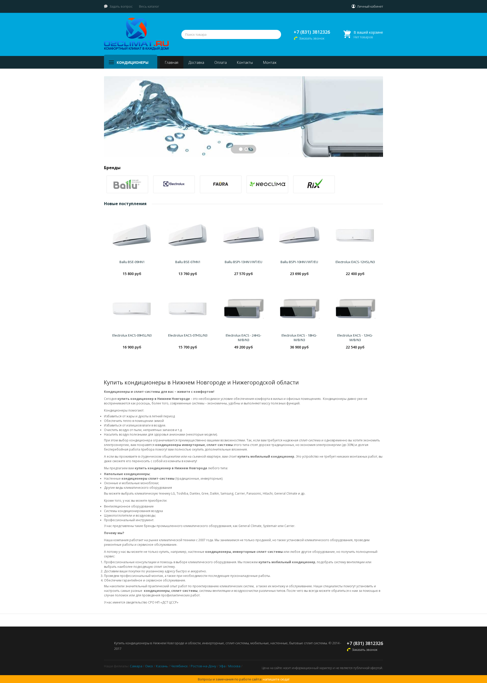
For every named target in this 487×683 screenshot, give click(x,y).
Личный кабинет (370, 6)
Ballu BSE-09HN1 (132, 262)
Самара (136, 666)
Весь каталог (149, 6)
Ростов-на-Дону (203, 666)
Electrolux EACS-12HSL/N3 (355, 262)
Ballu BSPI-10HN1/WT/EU (299, 262)
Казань (162, 666)
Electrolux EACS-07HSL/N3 (187, 335)
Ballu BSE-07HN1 (187, 262)
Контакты (245, 62)
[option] (127, 184)
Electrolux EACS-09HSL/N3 (132, 335)
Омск (149, 666)
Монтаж (269, 62)
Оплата (220, 62)
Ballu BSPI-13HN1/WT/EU (243, 262)
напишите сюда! (276, 679)
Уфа (222, 666)
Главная (171, 62)
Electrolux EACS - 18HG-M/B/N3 (299, 337)
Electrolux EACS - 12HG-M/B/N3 (355, 337)
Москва (234, 666)
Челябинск (179, 666)
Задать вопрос (121, 6)
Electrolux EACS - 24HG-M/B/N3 (243, 337)
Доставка (196, 62)
